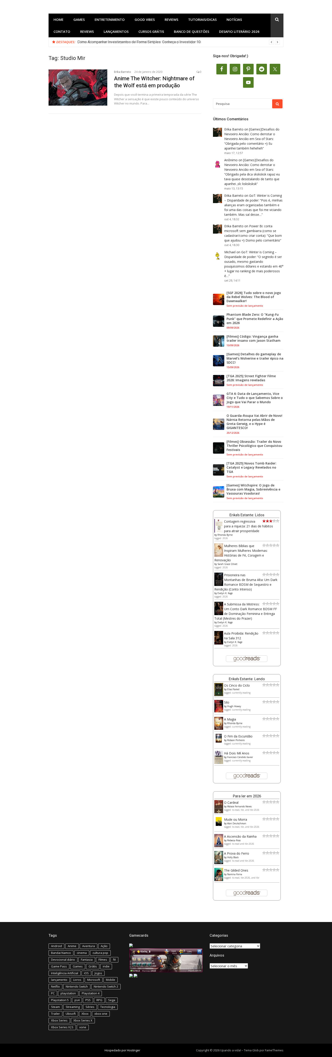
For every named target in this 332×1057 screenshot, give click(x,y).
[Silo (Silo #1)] (218, 711)
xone (82, 1027)
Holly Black (233, 857)
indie (106, 966)
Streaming (73, 1007)
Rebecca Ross (234, 840)
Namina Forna (234, 874)
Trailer (55, 1014)
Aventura (88, 946)
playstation (68, 993)
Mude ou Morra (235, 819)
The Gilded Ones (236, 870)
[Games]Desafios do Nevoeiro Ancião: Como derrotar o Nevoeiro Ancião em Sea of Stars (251, 134)
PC (53, 993)
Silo (226, 702)
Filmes (102, 959)
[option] (178, 42)
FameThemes (274, 1050)
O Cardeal (231, 802)
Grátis (93, 966)
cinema (82, 953)
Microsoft (93, 980)
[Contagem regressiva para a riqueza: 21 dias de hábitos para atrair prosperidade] (218, 531)
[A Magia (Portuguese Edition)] (218, 728)
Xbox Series (59, 1020)
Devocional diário (63, 959)
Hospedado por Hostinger (122, 1050)
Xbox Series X (82, 1020)
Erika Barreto (122, 72)
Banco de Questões (191, 31)
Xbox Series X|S (62, 1027)
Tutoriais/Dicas (202, 19)
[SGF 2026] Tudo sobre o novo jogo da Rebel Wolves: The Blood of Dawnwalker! (254, 297)
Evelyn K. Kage (225, 593)
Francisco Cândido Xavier (240, 757)
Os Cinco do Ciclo (237, 685)
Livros (77, 980)
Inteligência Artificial (64, 973)
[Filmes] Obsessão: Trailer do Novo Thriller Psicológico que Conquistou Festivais (254, 446)
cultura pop (100, 953)
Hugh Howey (234, 706)
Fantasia (87, 959)
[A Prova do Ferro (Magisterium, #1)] (218, 863)
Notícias (234, 19)
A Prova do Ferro (236, 853)
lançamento (59, 980)
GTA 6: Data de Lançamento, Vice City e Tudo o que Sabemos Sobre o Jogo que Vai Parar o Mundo (255, 398)
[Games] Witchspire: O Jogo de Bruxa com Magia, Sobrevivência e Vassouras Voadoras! (253, 489)
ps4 (77, 1000)
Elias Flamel (233, 689)
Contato (62, 31)
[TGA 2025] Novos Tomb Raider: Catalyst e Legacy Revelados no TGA (251, 467)
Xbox (85, 1014)
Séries (90, 1007)
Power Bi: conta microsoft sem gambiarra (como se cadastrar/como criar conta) (250, 231)
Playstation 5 (60, 1000)
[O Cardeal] (218, 812)
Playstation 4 (90, 993)
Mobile (110, 980)
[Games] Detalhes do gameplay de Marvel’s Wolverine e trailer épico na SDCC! (255, 358)
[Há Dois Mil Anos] (218, 763)
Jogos (98, 973)
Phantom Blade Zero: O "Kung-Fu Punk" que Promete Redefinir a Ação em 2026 (255, 319)
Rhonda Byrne (225, 534)
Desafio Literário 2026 (239, 31)
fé (114, 959)
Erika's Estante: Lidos (246, 515)
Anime (72, 946)
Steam (55, 1007)
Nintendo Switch (77, 986)
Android (56, 946)
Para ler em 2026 (247, 796)
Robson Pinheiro (236, 740)
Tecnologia (107, 1007)
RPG (99, 1000)
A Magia (230, 719)
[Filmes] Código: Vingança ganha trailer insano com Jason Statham (254, 338)
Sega (111, 1000)
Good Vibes (145, 19)
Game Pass (59, 966)
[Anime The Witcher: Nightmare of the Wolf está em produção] (78, 87)
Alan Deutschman (236, 823)
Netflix (55, 986)
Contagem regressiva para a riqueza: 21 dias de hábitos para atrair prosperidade (248, 526)
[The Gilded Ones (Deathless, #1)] (218, 880)
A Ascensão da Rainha (240, 836)
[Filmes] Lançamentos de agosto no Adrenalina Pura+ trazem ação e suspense (139, 42)
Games (79, 19)
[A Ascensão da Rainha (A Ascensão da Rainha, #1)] (218, 846)
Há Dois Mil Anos (236, 753)
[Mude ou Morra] (218, 824)
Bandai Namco (61, 953)
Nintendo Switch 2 (106, 986)
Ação (104, 946)
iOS (86, 973)
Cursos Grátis (151, 31)
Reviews (171, 19)
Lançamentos (116, 31)
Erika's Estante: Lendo (247, 679)
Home (58, 19)
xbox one (100, 1014)
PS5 (88, 1000)
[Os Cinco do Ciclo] (218, 695)
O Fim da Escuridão (238, 736)
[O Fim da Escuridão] (218, 741)
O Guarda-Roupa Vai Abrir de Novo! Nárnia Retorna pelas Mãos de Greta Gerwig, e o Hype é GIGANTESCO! (254, 422)
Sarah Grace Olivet (227, 564)
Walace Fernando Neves (239, 806)
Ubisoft (71, 1014)
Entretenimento (110, 19)
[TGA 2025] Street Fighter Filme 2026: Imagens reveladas (251, 378)
